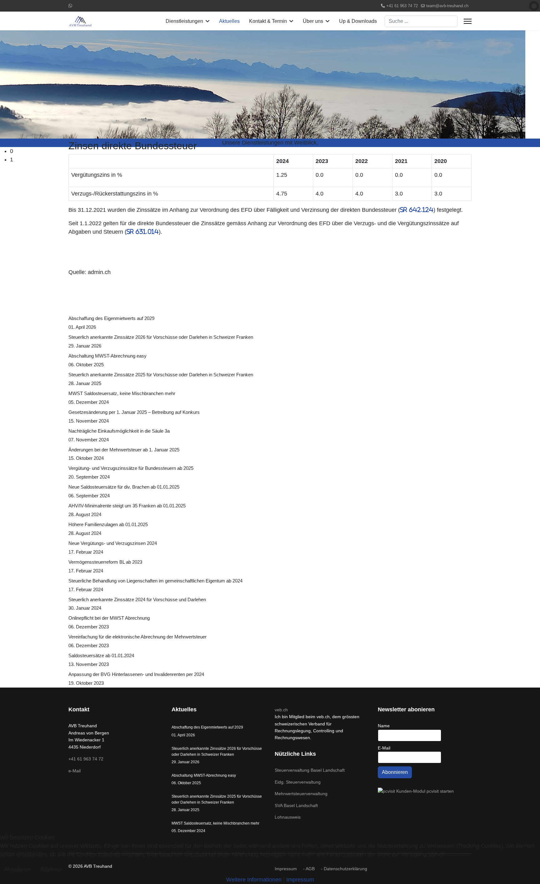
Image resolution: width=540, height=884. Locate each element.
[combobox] (421, 21)
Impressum (300, 879)
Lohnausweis (288, 817)
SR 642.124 (416, 210)
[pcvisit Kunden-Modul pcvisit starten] (425, 791)
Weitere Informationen (254, 879)
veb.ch (281, 709)
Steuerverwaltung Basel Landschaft (310, 770)
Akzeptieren (17, 869)
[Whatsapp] (70, 5)
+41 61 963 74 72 (402, 6)
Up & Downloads (358, 21)
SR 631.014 (143, 232)
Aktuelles (229, 21)
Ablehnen (51, 869)
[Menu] (468, 21)
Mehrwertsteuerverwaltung (301, 793)
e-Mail (74, 770)
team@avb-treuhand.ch (447, 6)
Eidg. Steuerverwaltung (298, 782)
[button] (275, 151)
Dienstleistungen (184, 21)
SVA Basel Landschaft (296, 805)
